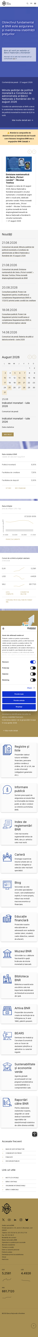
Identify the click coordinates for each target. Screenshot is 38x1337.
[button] (35, 4)
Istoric (8, 488)
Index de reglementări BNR (23, 825)
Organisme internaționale (15, 1185)
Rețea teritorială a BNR (9, 1240)
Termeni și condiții (8, 1247)
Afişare (29, 688)
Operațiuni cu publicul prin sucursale (13, 1242)
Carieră (20, 854)
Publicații (9, 1157)
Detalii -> (26, 141)
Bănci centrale (11, 1181)
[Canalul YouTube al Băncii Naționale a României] (9, 1219)
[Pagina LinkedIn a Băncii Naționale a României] (15, 1219)
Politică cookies (7, 1252)
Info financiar (20, 488)
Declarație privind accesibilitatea (12, 1254)
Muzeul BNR (23, 951)
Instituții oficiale (12, 1177)
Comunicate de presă (14, 1153)
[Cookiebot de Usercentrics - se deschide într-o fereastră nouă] (27, 628)
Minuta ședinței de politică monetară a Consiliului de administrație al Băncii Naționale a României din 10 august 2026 (18, 96)
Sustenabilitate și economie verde (25, 1068)
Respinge (19, 707)
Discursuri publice (12, 1161)
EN (31, 3)
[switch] (33, 668)
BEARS (19, 1033)
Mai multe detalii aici (21, 120)
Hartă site (5, 1259)
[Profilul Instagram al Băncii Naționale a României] (21, 1219)
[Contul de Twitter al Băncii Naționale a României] (4, 1219)
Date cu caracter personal (10, 1249)
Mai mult (8, 434)
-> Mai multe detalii (10, 731)
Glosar (4, 1257)
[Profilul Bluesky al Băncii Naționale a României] (27, 1219)
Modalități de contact (9, 1237)
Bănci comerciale (12, 1189)
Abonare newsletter (8, 1245)
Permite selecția (19, 700)
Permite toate (19, 694)
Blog (18, 882)
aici (14, 59)
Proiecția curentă (13, 539)
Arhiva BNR (22, 1008)
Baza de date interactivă (15, 1149)
